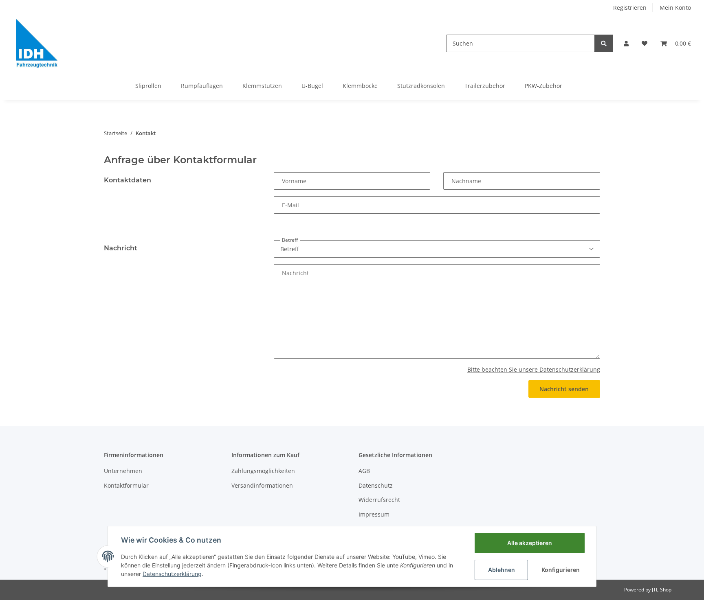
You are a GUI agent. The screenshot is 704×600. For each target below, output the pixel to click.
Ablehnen (501, 569)
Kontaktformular (126, 485)
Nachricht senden (564, 389)
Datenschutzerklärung (172, 573)
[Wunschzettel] (644, 43)
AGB (364, 471)
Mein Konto (675, 7)
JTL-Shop (661, 589)
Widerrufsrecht (379, 500)
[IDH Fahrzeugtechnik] (36, 43)
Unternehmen (123, 471)
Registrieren (630, 7)
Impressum (374, 514)
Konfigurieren (560, 569)
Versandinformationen (262, 485)
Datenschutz (376, 485)
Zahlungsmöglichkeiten (263, 471)
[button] (626, 43)
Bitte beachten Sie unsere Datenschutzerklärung (533, 369)
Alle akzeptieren (529, 542)
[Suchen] (603, 43)
